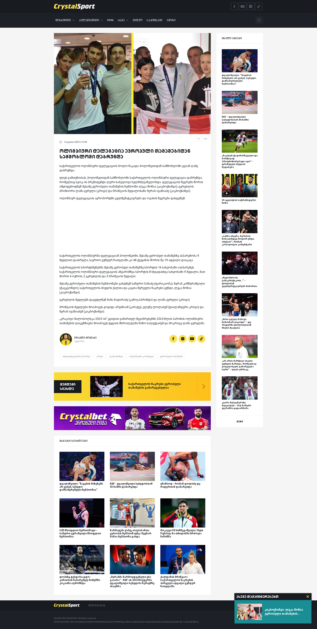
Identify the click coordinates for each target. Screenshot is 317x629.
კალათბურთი (89, 20)
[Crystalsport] (74, 6)
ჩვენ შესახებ (96, 605)
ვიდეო (137, 20)
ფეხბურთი (63, 20)
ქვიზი (171, 20)
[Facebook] (173, 339)
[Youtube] (192, 339)
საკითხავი (154, 20)
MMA (110, 20)
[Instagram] (183, 339)
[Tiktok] (201, 339)
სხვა (121, 20)
